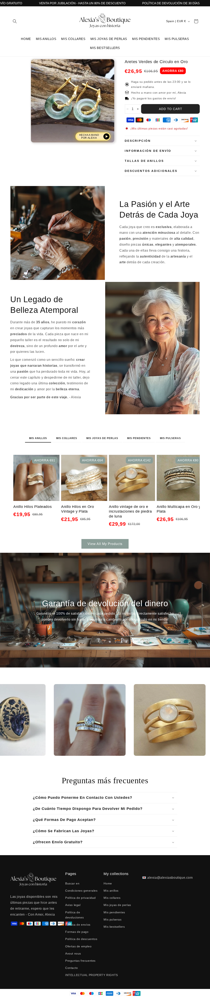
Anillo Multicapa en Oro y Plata (179, 509)
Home (108, 883)
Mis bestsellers (114, 926)
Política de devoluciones (74, 915)
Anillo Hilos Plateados (32, 507)
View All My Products (105, 544)
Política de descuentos (81, 939)
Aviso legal (73, 905)
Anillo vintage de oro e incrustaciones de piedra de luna (130, 511)
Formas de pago (76, 931)
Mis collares (66, 438)
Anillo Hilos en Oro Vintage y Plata (77, 509)
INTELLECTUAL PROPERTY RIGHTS (91, 975)
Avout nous (73, 953)
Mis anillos (38, 438)
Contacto (71, 967)
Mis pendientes (139, 438)
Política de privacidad (80, 897)
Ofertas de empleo (78, 946)
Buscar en (72, 883)
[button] (14, 21)
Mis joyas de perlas (102, 438)
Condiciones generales (81, 890)
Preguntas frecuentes (80, 960)
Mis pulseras (170, 438)
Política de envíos (77, 924)
